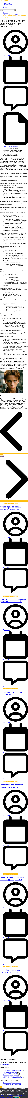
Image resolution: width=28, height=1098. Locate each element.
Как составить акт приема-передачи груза (11, 693)
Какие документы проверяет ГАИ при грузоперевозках (12, 878)
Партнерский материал (10, 1072)
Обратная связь (7, 4)
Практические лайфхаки (10, 1073)
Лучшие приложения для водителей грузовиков (10, 508)
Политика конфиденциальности (12, 1083)
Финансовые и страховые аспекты (13, 1077)
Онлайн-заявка (7, 6)
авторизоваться (4, 1064)
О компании (6, 3)
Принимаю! (16, 1097)
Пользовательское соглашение (12, 1084)
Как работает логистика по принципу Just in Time (11, 971)
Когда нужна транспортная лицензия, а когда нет (11, 786)
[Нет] (19, 1097)
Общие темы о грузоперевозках (12, 1070)
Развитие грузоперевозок (10, 146)
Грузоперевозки (4, 0)
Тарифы (5, 7)
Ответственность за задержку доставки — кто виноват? (13, 600)
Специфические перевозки (11, 1076)
